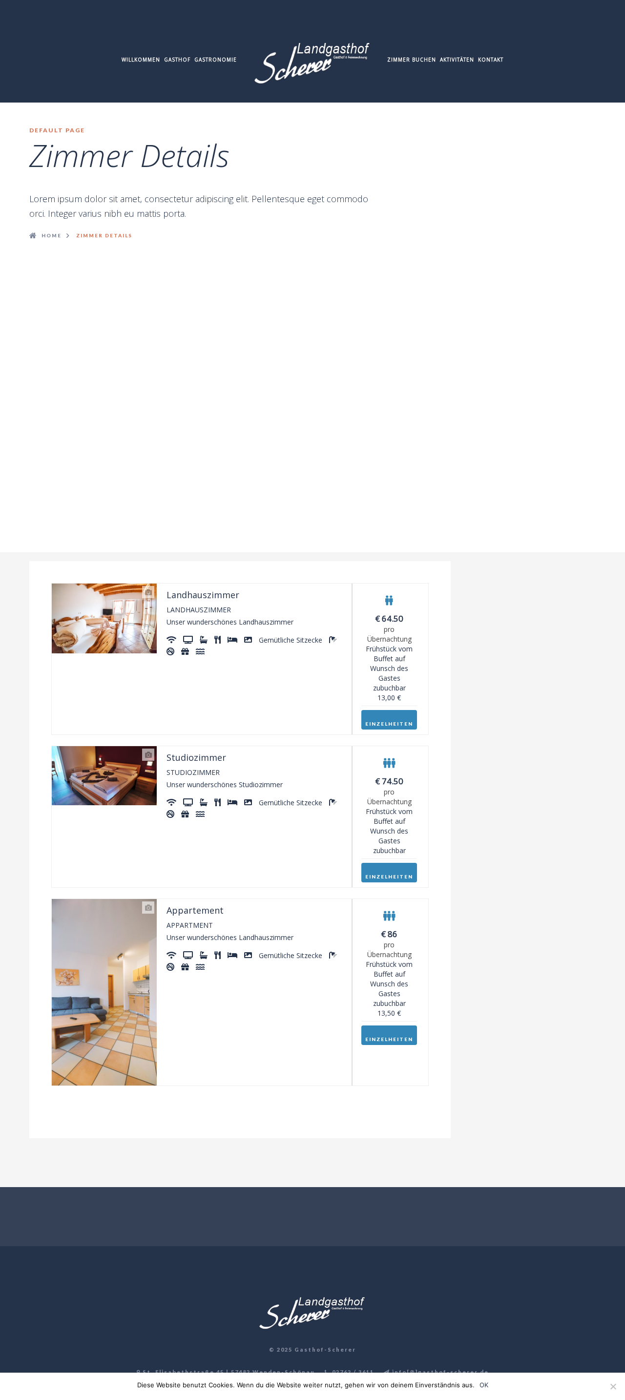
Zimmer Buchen (411, 59)
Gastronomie (215, 59)
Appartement (195, 910)
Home (52, 235)
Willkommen (141, 59)
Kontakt (490, 59)
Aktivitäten (457, 59)
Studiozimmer (196, 757)
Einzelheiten (389, 724)
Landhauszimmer (203, 595)
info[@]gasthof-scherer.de (439, 1372)
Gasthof (177, 59)
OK (483, 1385)
